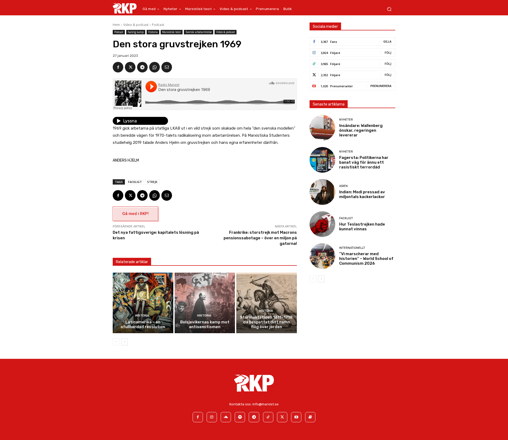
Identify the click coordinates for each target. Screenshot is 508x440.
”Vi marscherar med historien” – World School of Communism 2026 (366, 258)
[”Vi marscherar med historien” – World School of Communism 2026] (322, 256)
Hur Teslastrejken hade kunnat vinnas (362, 226)
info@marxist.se (265, 404)
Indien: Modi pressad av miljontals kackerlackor (362, 194)
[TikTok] (268, 417)
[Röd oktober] (310, 417)
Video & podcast (135, 24)
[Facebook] (118, 67)
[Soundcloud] (226, 417)
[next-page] (124, 341)
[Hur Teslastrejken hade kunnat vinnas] (322, 224)
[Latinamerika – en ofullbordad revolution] (143, 303)
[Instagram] (212, 417)
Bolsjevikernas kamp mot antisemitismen (204, 324)
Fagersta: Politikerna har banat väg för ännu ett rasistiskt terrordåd (363, 162)
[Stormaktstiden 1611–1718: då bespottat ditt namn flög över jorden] (266, 303)
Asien (343, 186)
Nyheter (346, 119)
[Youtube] (296, 417)
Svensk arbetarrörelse (198, 32)
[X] (130, 67)
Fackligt (135, 182)
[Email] (166, 67)
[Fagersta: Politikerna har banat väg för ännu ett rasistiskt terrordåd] (322, 160)
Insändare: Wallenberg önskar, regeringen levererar (361, 130)
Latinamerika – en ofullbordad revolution (143, 324)
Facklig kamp (136, 32)
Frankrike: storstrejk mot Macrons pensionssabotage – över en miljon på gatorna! (260, 238)
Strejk (152, 182)
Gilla (387, 41)
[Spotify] (240, 417)
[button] (389, 9)
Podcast (158, 24)
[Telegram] (142, 67)
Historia (153, 32)
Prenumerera (380, 86)
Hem (116, 24)
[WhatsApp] (154, 67)
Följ (388, 52)
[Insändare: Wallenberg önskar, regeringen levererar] (322, 128)
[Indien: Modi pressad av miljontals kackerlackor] (322, 192)
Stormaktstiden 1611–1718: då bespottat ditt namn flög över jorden (266, 322)
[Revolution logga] (125, 8)
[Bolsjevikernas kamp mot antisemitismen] (205, 303)
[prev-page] (116, 341)
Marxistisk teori (171, 32)
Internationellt (352, 247)
